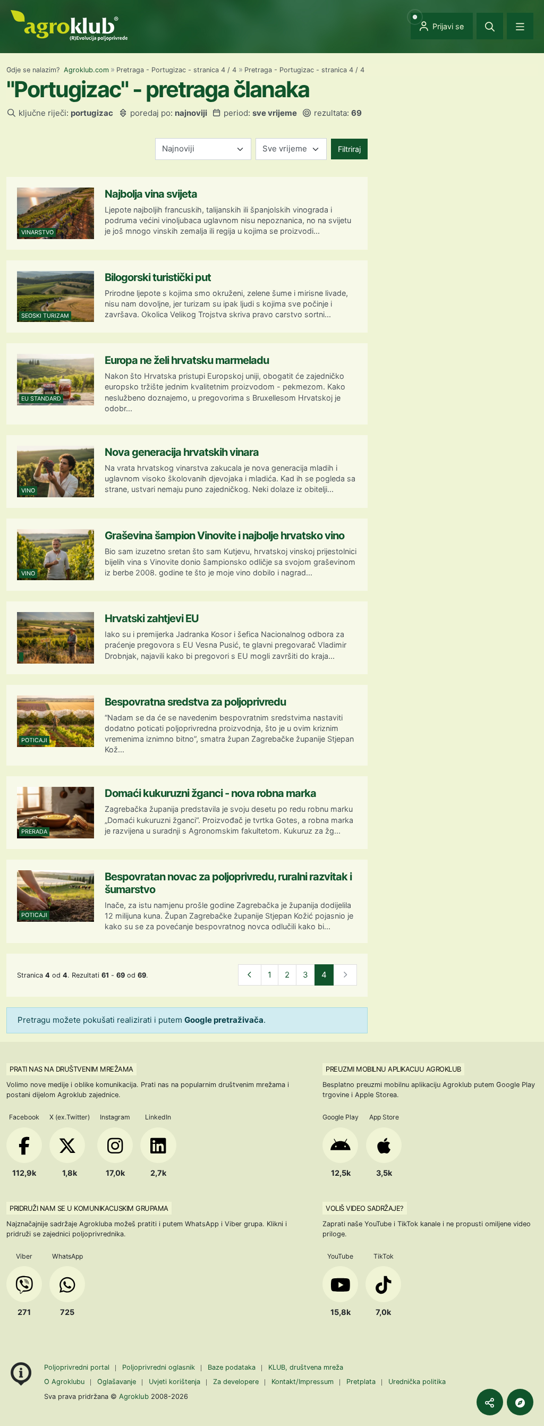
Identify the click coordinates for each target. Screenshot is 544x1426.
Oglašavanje (116, 1382)
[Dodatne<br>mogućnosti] (520, 1402)
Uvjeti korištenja (174, 1382)
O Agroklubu (64, 1382)
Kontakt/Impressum (302, 1382)
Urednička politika (417, 1382)
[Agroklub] (69, 25)
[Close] (490, 26)
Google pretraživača (224, 1020)
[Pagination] (250, 975)
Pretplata (361, 1382)
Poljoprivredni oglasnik (159, 1367)
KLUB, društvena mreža (305, 1367)
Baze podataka (233, 1367)
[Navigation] (520, 26)
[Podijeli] (490, 1402)
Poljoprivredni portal (78, 1367)
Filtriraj (349, 149)
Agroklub (134, 1396)
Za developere (236, 1382)
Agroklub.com (86, 70)
